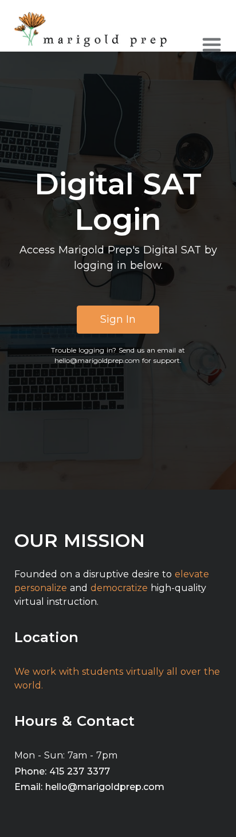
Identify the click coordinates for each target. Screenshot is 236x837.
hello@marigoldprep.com (97, 360)
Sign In (118, 319)
